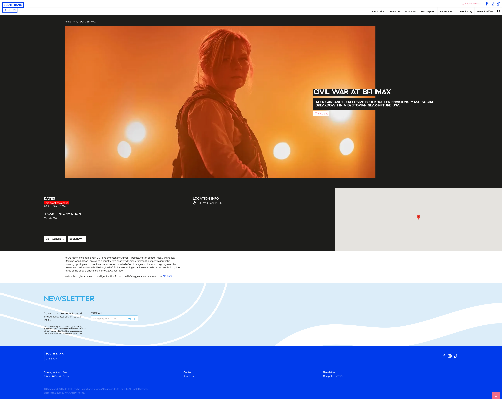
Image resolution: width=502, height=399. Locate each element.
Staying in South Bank (56, 372)
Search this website (499, 11)
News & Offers (485, 11)
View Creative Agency (74, 392)
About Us (189, 376)
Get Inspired (428, 11)
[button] (321, 113)
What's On (410, 11)
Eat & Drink (378, 11)
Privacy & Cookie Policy (56, 376)
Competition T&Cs (333, 376)
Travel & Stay (464, 11)
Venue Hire (446, 11)
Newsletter (329, 372)
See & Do (394, 11)
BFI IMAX (91, 21)
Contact (188, 372)
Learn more (48, 333)
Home (68, 21)
